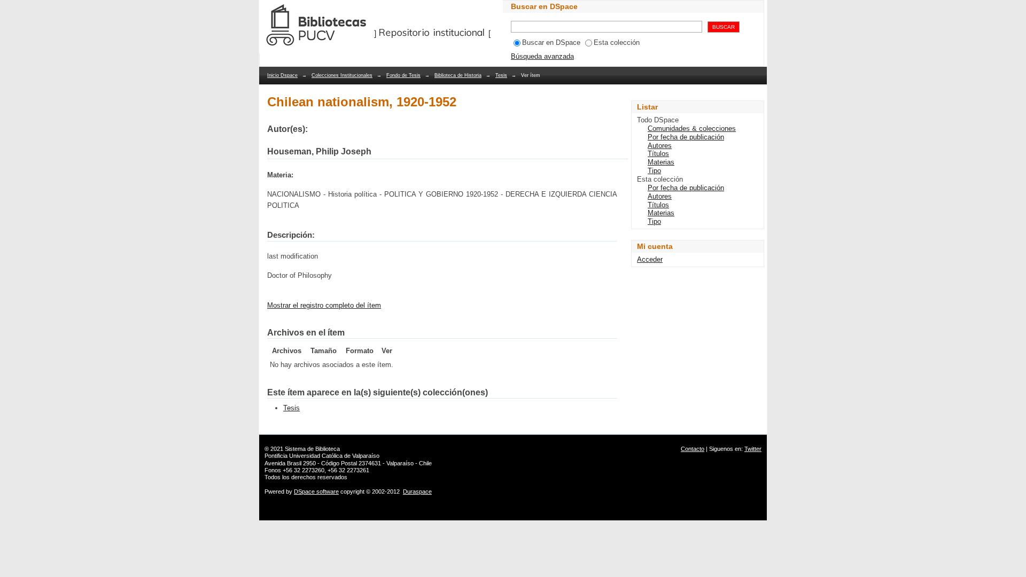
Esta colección (617, 42)
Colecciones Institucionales (342, 75)
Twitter (752, 449)
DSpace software (316, 491)
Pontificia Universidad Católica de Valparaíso (322, 456)
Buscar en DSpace (551, 42)
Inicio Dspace (282, 75)
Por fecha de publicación (686, 137)
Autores (660, 146)
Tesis (501, 75)
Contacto (692, 449)
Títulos (658, 154)
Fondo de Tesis (403, 75)
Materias (661, 162)
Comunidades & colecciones (692, 128)
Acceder (650, 259)
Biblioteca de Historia (457, 75)
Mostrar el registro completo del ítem (324, 305)
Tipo (654, 171)
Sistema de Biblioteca (312, 449)
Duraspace (417, 491)
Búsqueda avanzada (542, 56)
